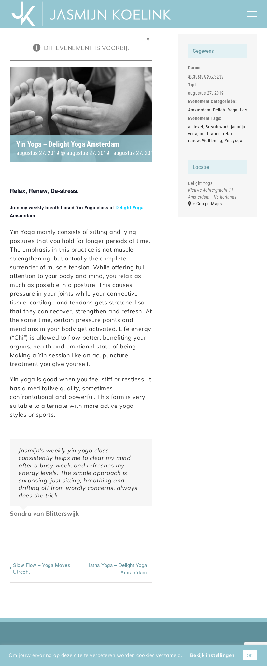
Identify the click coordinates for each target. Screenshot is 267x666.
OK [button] (250, 655)
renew (194, 140)
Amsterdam (199, 109)
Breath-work (217, 126)
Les (243, 109)
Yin (228, 140)
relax (228, 133)
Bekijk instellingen (212, 655)
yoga (237, 140)
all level (195, 126)
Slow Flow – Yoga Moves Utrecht (41, 568)
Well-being (212, 140)
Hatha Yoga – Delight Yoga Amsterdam (116, 568)
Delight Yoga (129, 207)
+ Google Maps (207, 203)
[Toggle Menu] (252, 14)
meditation (210, 133)
